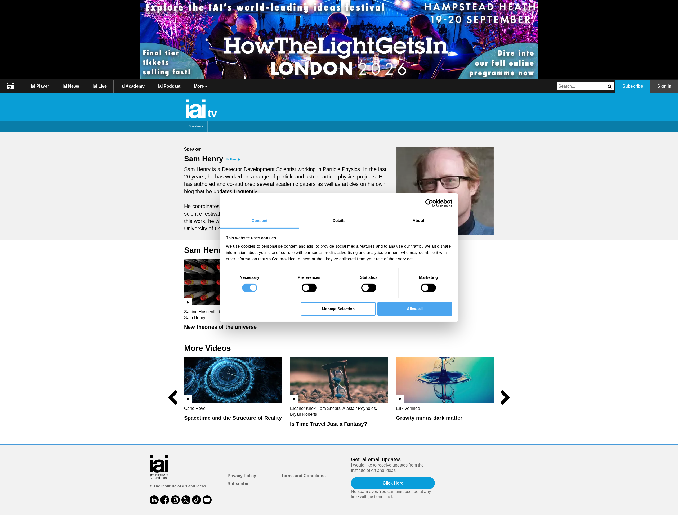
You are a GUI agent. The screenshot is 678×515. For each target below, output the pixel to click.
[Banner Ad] (339, 39)
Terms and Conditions (303, 475)
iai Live (100, 86)
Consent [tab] (259, 220)
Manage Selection (338, 309)
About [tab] (418, 220)
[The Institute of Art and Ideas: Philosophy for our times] (10, 86)
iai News (71, 86)
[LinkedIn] (154, 499)
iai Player (40, 86)
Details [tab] (339, 220)
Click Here (393, 483)
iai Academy (132, 86)
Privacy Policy (242, 475)
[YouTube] (207, 499)
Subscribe (632, 86)
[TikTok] (196, 499)
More (199, 86)
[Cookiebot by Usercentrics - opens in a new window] (429, 203)
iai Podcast (169, 86)
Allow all (415, 309)
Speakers (196, 126)
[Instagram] (175, 499)
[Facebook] (164, 499)
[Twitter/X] (185, 499)
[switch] (309, 288)
